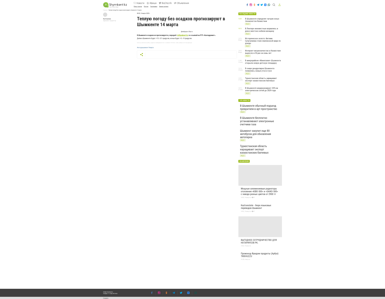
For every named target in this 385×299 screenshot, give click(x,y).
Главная (105, 10)
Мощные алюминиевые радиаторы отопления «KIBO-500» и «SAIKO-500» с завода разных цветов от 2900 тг (259, 191)
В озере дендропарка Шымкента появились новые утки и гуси (259, 69)
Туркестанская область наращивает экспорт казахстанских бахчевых (261, 79)
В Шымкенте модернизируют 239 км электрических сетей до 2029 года (261, 89)
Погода (146, 6)
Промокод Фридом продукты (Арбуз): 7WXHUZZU (260, 255)
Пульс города (138, 6)
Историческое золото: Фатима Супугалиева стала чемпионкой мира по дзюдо (263, 40)
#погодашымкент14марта (145, 47)
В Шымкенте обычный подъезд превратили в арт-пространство (258, 107)
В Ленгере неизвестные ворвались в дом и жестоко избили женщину (261, 29)
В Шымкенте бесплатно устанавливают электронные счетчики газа (257, 121)
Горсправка (153, 6)
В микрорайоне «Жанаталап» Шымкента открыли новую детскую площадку (263, 61)
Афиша (153, 3)
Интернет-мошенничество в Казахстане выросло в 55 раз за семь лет (263, 51)
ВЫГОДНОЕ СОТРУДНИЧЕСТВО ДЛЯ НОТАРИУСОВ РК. (259, 241)
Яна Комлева (107, 19)
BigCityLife (167, 3)
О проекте (105, 298)
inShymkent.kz (182, 35)
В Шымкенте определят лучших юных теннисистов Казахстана (262, 20)
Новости (140, 3)
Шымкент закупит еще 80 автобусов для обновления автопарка (255, 134)
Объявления (183, 3)
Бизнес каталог (163, 6)
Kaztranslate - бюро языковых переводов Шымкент (256, 207)
